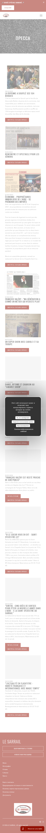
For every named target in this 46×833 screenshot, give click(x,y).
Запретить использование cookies (23, 421)
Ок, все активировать (23, 418)
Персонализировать (23, 425)
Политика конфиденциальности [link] (23, 429)
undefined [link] (23, 431)
